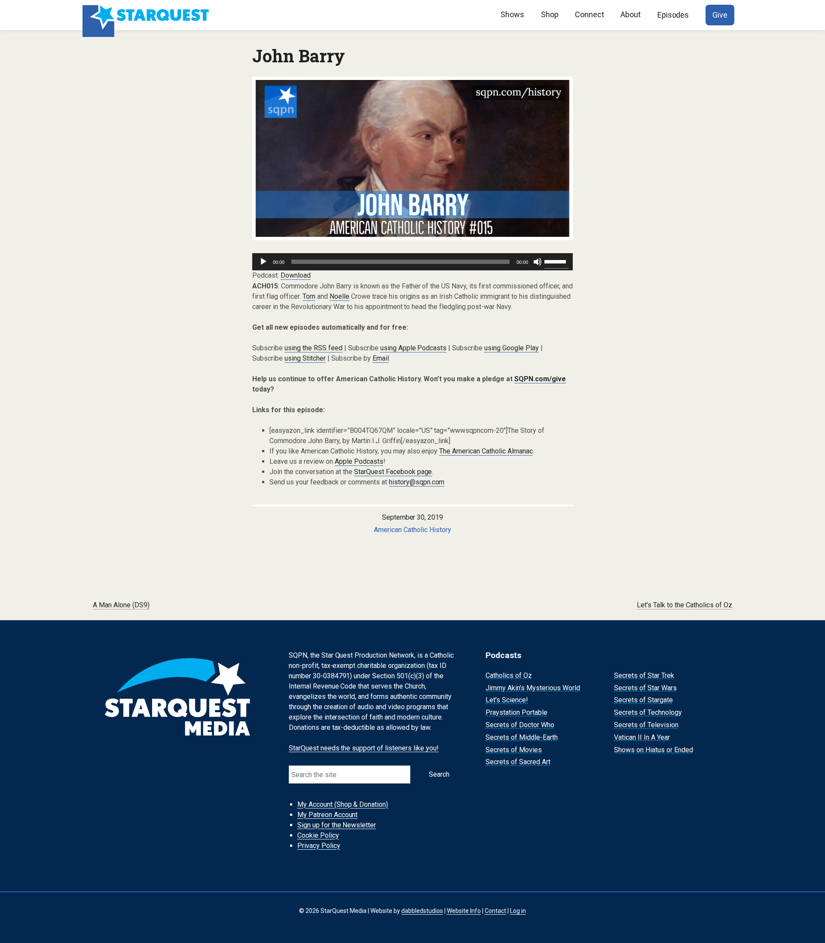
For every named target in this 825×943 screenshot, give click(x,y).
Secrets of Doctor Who (520, 725)
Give (719, 14)
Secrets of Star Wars (645, 688)
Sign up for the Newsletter (336, 825)
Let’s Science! (507, 700)
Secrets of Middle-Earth (522, 737)
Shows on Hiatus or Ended (653, 750)
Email (381, 358)
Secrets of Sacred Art (518, 762)
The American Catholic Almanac (486, 451)
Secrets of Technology (648, 712)
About (630, 14)
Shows (512, 14)
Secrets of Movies (514, 750)
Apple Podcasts (359, 461)
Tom (308, 296)
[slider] (556, 261)
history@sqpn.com (417, 482)
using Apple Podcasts (413, 348)
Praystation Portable (516, 712)
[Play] (263, 261)
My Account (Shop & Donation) (342, 804)
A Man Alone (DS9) (121, 605)
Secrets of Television (646, 725)
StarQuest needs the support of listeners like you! (364, 748)
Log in (518, 910)
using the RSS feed (313, 348)
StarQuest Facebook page (393, 472)
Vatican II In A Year (642, 737)
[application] (412, 261)
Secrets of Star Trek (644, 675)
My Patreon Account (327, 815)
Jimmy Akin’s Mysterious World (533, 688)
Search (439, 774)
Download (296, 275)
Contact (495, 910)
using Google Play (511, 348)
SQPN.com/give (540, 379)
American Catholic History (412, 530)
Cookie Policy (318, 835)
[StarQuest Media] (146, 15)
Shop (550, 14)
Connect (589, 14)
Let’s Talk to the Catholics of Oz (684, 605)
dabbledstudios (422, 910)
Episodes (673, 14)
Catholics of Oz (509, 675)
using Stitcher (305, 358)
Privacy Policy (318, 846)
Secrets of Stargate (643, 700)
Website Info (464, 910)
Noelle (339, 296)
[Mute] (537, 261)
